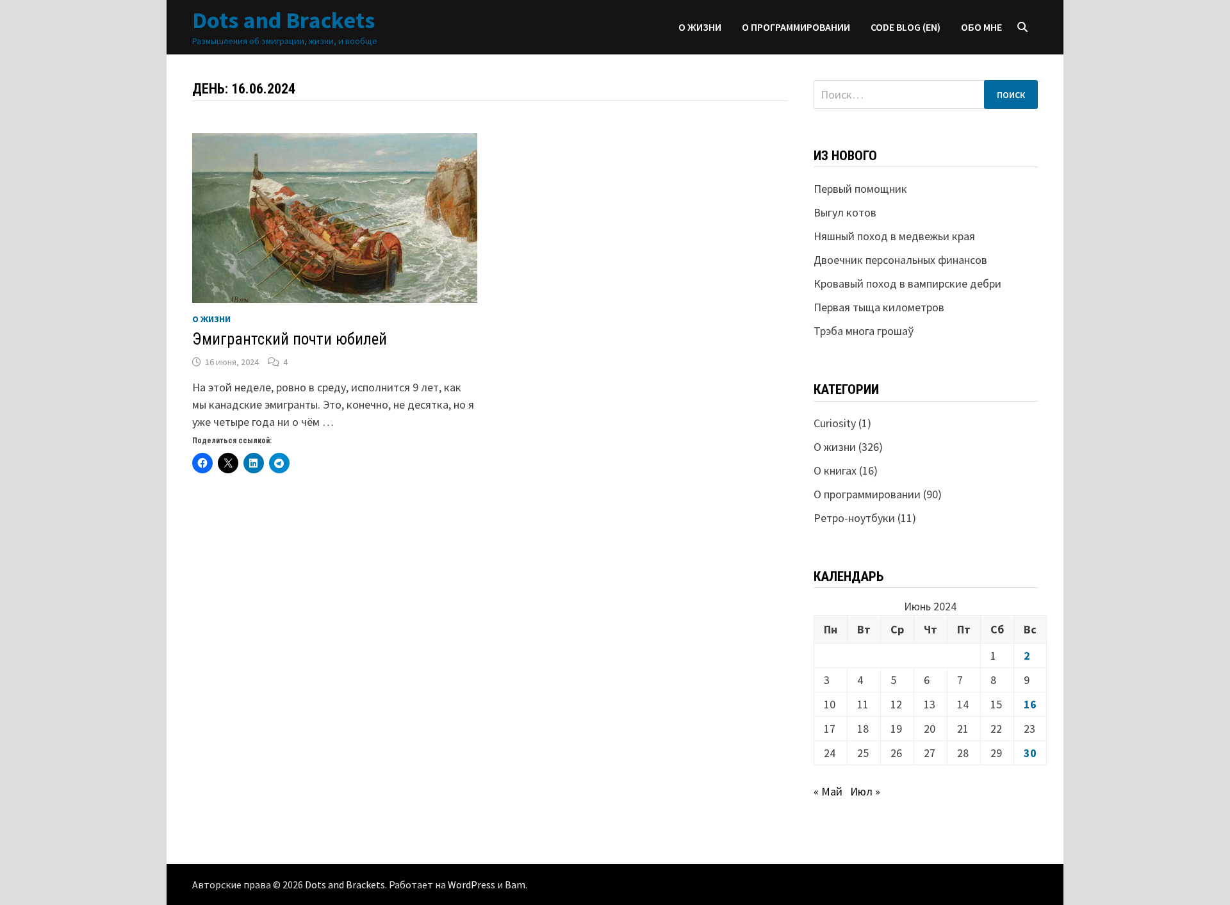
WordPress (471, 884)
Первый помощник (860, 188)
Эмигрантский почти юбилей (289, 339)
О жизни (699, 26)
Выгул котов (845, 212)
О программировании (796, 26)
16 (1030, 704)
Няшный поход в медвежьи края (894, 236)
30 (1030, 753)
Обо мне (981, 26)
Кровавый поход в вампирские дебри (907, 283)
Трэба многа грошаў (864, 330)
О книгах (835, 470)
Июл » (865, 791)
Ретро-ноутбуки (854, 517)
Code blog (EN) (905, 26)
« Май (828, 791)
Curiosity (835, 423)
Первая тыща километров (879, 307)
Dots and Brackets (283, 20)
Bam (515, 884)
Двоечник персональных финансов (900, 259)
